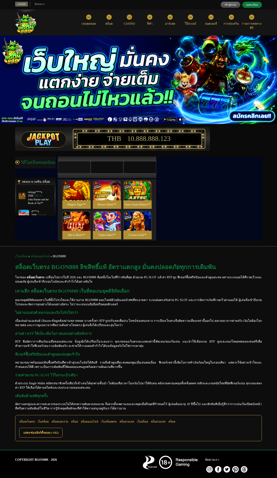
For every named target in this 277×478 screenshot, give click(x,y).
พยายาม (76, 185)
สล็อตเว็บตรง (27, 421)
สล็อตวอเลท (126, 421)
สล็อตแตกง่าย (60, 421)
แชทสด (21, 4)
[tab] (74, 167)
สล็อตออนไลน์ (89, 421)
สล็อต (74, 421)
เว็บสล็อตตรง (109, 421)
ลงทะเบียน (252, 4)
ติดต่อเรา (40, 4)
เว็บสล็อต (43, 421)
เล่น (76, 195)
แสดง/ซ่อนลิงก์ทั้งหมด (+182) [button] (40, 432)
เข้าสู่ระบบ (230, 4)
